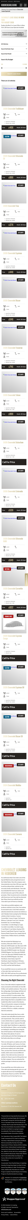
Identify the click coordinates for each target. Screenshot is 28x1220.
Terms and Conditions (7, 1212)
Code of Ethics (14, 1214)
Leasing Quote (26, 580)
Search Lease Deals (14, 74)
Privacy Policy (5, 1214)
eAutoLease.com (6, 1209)
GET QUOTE (20, 88)
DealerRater (23, 1177)
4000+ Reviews (17, 1)
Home (3, 9)
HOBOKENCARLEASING (9, 5)
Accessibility (17, 1212)
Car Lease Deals (11, 9)
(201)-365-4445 (21, 5)
